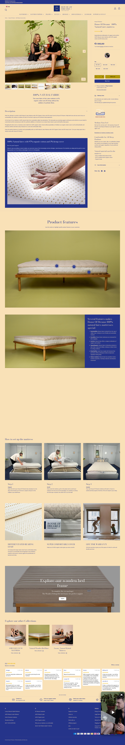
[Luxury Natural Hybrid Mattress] (62, 635)
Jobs (69, 726)
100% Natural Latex (39, 714)
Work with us (71, 720)
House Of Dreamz (98, 22)
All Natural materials (40, 711)
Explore (62, 599)
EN (9, 6)
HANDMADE (88, 14)
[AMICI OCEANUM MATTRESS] (15, 635)
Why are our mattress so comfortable (44, 723)
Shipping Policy (98, 723)
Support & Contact (72, 711)
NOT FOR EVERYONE (10, 723)
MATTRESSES (23, 14)
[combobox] (8, 6)
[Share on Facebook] (101, 171)
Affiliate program (72, 723)
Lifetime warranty (72, 717)
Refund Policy (98, 720)
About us (70, 714)
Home (6, 18)
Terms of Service (99, 717)
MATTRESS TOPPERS (36, 14)
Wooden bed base (9, 720)
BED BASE (65, 14)
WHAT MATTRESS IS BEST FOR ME (43, 726)
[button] (119, 8)
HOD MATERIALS (76, 14)
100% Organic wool (39, 717)
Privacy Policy (98, 711)
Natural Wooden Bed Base (39, 648)
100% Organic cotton (40, 720)
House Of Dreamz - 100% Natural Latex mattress (17, 18)
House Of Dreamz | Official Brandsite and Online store (17, 740)
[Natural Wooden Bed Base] (39, 635)
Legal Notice (98, 714)
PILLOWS (48, 14)
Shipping (101, 46)
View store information (101, 90)
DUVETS (56, 14)
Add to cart (112, 77)
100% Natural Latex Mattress (12, 714)
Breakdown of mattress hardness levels (104, 133)
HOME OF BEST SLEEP (73, 729)
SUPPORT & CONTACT (99, 14)
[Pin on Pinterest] (104, 171)
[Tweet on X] (98, 171)
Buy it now (107, 81)
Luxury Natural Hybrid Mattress (62, 649)
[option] (107, 55)
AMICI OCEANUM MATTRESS (15, 649)
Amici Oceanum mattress (11, 717)
